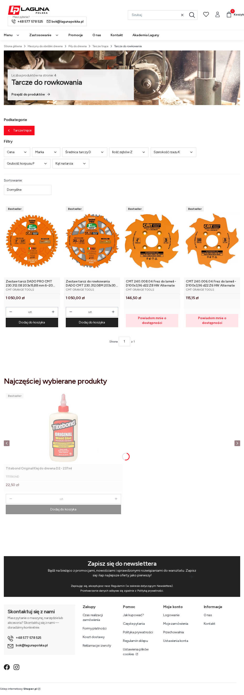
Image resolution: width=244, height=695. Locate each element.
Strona (113, 341)
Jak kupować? (133, 615)
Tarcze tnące (100, 46)
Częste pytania (134, 624)
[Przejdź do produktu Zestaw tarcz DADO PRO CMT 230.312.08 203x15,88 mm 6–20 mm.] (32, 240)
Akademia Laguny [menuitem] (145, 35)
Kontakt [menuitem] (117, 35)
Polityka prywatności (138, 632)
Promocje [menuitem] (75, 35)
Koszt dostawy (94, 637)
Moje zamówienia (175, 624)
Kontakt (209, 624)
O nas (208, 615)
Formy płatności (95, 628)
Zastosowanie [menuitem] (40, 35)
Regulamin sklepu (135, 641)
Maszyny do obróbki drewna (45, 46)
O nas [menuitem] (96, 35)
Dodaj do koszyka (32, 322)
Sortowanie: (13, 180)
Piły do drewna (77, 46)
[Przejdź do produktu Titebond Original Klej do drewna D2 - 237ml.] (63, 427)
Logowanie (171, 615)
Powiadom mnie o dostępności (152, 320)
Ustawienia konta (175, 641)
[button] (192, 15)
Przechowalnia (173, 632)
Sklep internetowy (18, 688)
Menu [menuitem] (8, 35)
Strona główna (13, 46)
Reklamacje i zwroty (97, 646)
